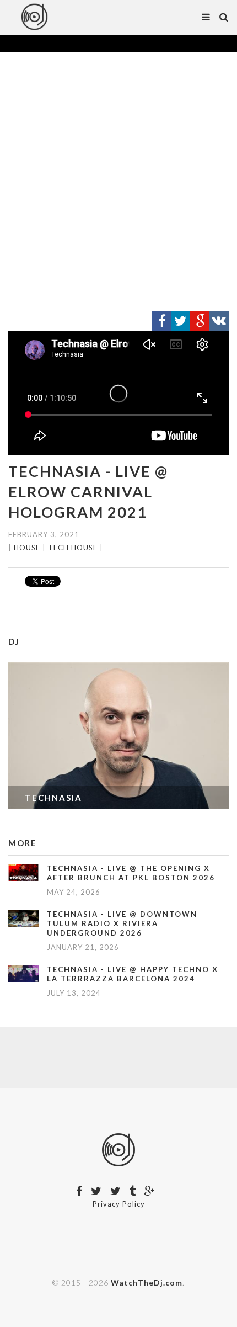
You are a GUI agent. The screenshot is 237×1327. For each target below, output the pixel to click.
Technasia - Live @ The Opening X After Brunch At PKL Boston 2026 (131, 873)
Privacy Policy (119, 1203)
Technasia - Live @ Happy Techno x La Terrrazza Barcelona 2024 (132, 974)
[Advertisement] (118, 181)
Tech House (73, 547)
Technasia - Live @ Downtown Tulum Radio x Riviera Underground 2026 (122, 923)
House (27, 547)
